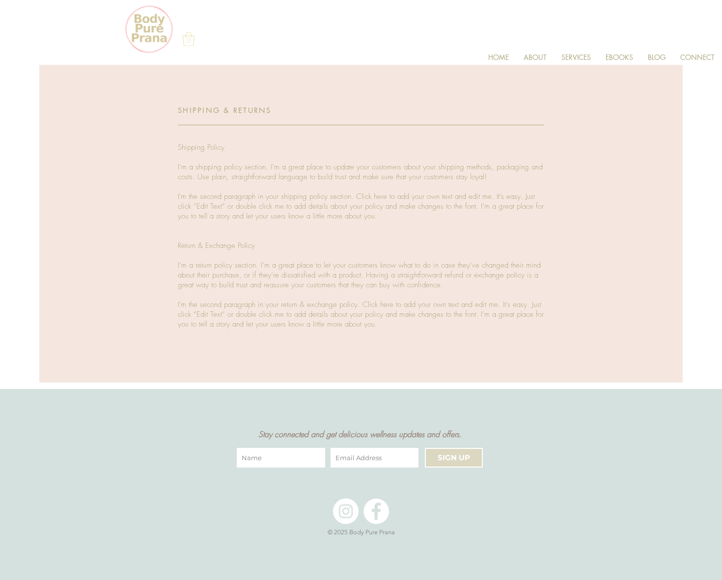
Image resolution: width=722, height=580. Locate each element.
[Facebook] (376, 511)
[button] (188, 39)
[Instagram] (346, 511)
